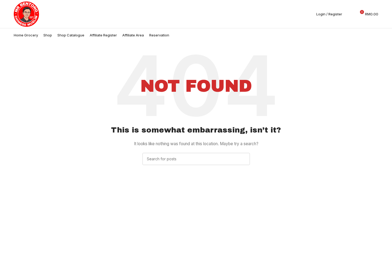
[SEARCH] (244, 159)
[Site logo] (26, 13)
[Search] (350, 14)
